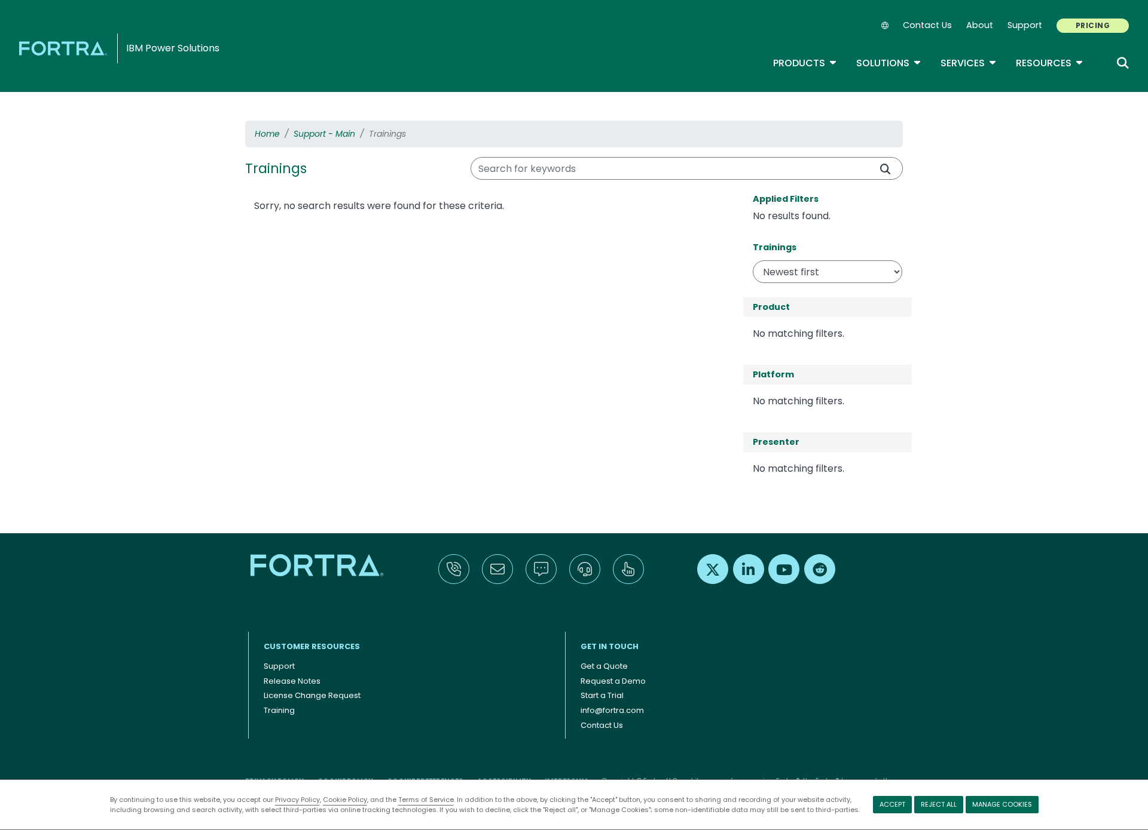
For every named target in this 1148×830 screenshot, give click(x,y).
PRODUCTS (805, 63)
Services (969, 63)
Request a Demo (613, 681)
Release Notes (292, 681)
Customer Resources (312, 646)
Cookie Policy (345, 799)
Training (279, 710)
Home (267, 134)
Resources (1049, 63)
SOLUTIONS (888, 63)
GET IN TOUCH (610, 646)
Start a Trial (602, 695)
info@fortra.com (612, 710)
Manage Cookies (1002, 804)
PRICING (1093, 25)
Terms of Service (426, 799)
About (979, 25)
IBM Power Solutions (172, 48)
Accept (892, 804)
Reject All (939, 804)
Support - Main (324, 134)
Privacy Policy (297, 799)
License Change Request (312, 695)
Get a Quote (604, 666)
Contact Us (927, 25)
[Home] (65, 48)
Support (1024, 25)
